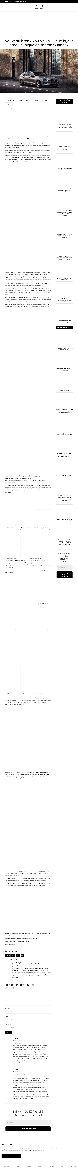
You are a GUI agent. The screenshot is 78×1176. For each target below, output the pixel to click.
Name (8, 1008)
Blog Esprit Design (10, 944)
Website (8, 1024)
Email (7, 1016)
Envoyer (8, 1032)
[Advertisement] (39, 25)
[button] (8, 6)
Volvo (6, 138)
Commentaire (11, 988)
